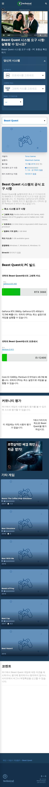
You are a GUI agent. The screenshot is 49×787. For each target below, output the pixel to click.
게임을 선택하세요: (24, 120)
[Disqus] (24, 719)
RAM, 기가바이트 (10, 96)
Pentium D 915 (8, 349)
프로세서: (7, 69)
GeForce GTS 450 (10, 284)
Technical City (25, 4)
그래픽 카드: (8, 83)
